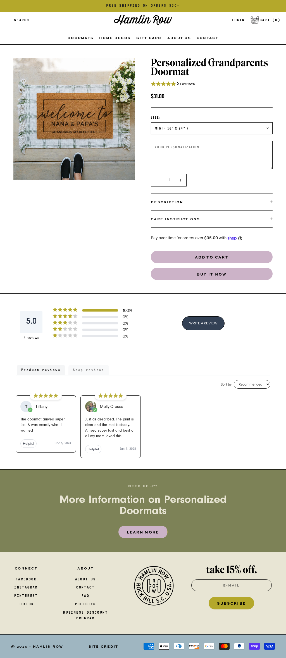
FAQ (85, 595)
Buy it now (212, 274)
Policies (85, 604)
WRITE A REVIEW (203, 323)
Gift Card (149, 37)
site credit (103, 646)
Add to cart (211, 257)
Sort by (226, 384)
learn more (143, 532)
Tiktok (26, 604)
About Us (179, 37)
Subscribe (231, 603)
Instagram (26, 587)
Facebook (26, 579)
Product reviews (41, 370)
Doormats (81, 37)
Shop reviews (88, 370)
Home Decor (115, 37)
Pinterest (26, 595)
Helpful (28, 443)
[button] (212, 83)
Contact (207, 37)
